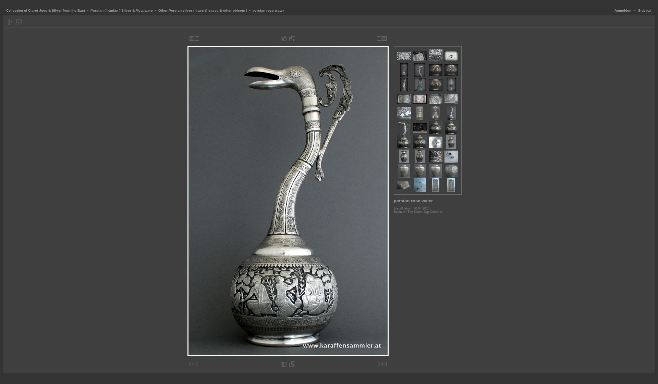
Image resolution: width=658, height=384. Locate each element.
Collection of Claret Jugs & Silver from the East (45, 10)
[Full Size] (292, 38)
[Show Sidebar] (11, 22)
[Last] (384, 38)
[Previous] (196, 38)
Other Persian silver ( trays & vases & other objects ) (202, 10)
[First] (191, 38)
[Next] (379, 38)
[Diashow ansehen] (19, 22)
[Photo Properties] (284, 38)
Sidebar (644, 10)
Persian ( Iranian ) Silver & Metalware (121, 10)
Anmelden (622, 10)
